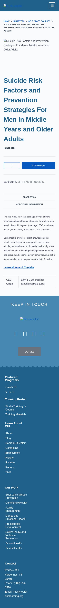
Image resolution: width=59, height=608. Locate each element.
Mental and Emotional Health (15, 517)
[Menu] (52, 5)
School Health (13, 543)
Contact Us (11, 448)
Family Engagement (12, 509)
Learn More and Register (19, 267)
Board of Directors (15, 443)
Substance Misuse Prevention (16, 496)
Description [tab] (29, 197)
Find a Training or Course (15, 408)
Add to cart (38, 165)
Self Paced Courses (31, 182)
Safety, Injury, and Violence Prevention (15, 535)
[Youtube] (42, 334)
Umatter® (11, 387)
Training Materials (15, 414)
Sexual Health (13, 548)
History (9, 457)
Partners (10, 462)
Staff (8, 472)
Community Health (16, 502)
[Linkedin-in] (34, 334)
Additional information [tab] (29, 204)
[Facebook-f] (16, 334)
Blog (8, 438)
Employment (12, 452)
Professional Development (13, 525)
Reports (10, 467)
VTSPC (9, 392)
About (8, 433)
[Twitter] (25, 334)
